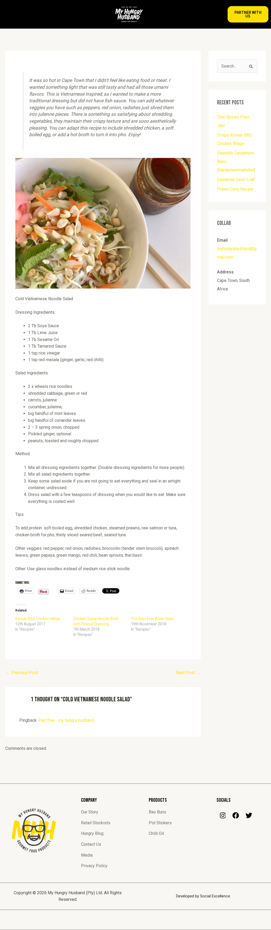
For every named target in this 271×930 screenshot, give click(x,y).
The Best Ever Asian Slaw (152, 619)
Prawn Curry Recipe (235, 189)
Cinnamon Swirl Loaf (236, 179)
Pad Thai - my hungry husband (66, 720)
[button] (50, 14)
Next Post (188, 672)
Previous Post (22, 672)
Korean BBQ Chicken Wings (37, 619)
